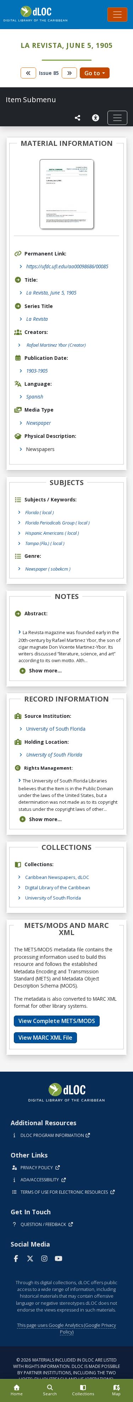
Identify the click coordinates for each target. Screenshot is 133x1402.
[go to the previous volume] (28, 72)
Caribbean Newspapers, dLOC (57, 877)
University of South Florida (55, 728)
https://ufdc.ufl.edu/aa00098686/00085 (67, 266)
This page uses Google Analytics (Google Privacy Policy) (66, 1328)
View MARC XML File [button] (45, 1037)
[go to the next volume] (69, 72)
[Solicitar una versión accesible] (97, 118)
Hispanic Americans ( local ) (52, 533)
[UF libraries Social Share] (77, 117)
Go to (92, 73)
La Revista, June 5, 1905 (51, 292)
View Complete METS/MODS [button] (56, 1021)
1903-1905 (37, 370)
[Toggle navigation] (117, 14)
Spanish (34, 396)
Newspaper (38, 422)
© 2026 (66, 1369)
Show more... (45, 670)
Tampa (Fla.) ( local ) (45, 543)
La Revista (37, 318)
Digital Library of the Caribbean (57, 887)
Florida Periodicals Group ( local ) (57, 522)
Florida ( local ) (39, 512)
